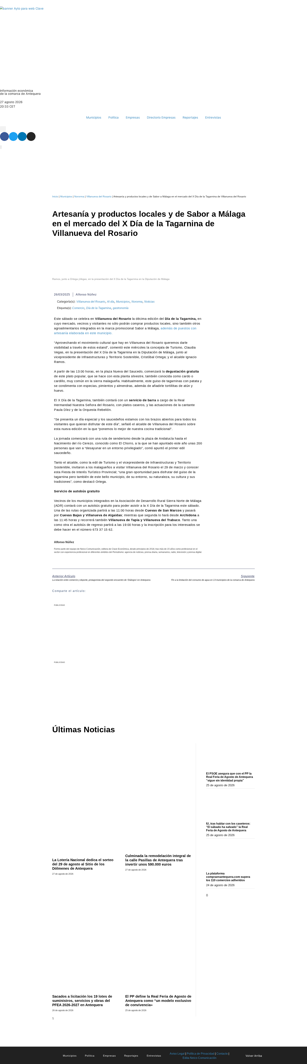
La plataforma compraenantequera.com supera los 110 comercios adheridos (228, 877)
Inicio (55, 196)
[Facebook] (4, 136)
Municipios (93, 117)
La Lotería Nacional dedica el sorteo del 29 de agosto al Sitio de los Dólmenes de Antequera (82, 864)
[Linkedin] (22, 136)
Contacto (222, 1053)
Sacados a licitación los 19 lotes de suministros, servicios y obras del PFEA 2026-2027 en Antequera (82, 1000)
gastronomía (120, 308)
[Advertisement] (144, 690)
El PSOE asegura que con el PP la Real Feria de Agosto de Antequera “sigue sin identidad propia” (229, 777)
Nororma (79, 196)
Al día (110, 301)
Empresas (133, 117)
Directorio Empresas (161, 117)
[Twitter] (13, 136)
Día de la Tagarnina (98, 308)
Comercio (78, 308)
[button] (3, 129)
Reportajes (190, 117)
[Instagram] (31, 136)
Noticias (149, 301)
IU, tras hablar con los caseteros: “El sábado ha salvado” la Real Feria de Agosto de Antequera (228, 827)
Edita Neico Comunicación (199, 1057)
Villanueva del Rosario (98, 196)
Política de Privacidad (200, 1053)
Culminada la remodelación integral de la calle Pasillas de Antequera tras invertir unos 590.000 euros (158, 860)
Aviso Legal (177, 1053)
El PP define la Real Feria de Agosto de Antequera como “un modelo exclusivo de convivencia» (158, 1000)
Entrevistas (213, 117)
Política (113, 117)
